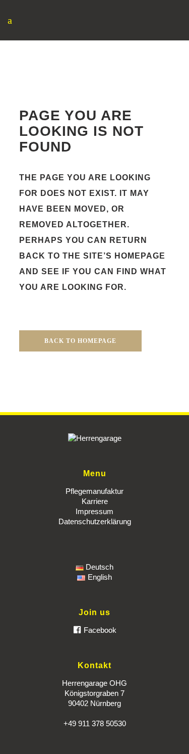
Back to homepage (80, 340)
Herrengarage (76, 47)
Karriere (95, 501)
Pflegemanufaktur (94, 491)
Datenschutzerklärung (94, 521)
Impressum (94, 511)
